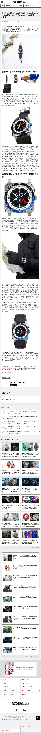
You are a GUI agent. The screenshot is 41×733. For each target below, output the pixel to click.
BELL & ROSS (6, 378)
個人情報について (20, 716)
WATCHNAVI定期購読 (6, 719)
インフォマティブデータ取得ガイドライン (11, 717)
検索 (39, 2)
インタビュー (26, 690)
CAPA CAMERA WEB (26, 726)
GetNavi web (21, 703)
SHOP (20, 5)
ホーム (2, 5)
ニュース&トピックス (19, 22)
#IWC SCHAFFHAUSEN (14, 398)
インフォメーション (8, 694)
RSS (24, 710)
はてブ (15, 383)
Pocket (24, 382)
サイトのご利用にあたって (7, 716)
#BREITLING (5, 399)
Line (20, 383)
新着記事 (8, 5)
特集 (14, 5)
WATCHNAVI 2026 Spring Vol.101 (24, 667)
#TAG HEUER (34, 398)
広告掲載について (18, 719)
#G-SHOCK (13, 399)
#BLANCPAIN (25, 398)
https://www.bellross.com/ (9, 368)
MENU (2, 2)
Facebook (11, 383)
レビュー (25, 683)
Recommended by (31, 547)
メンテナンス (6, 687)
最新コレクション (27, 687)
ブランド (27, 5)
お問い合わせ (28, 719)
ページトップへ (38, 718)
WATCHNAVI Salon (20, 2)
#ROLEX (4, 398)
